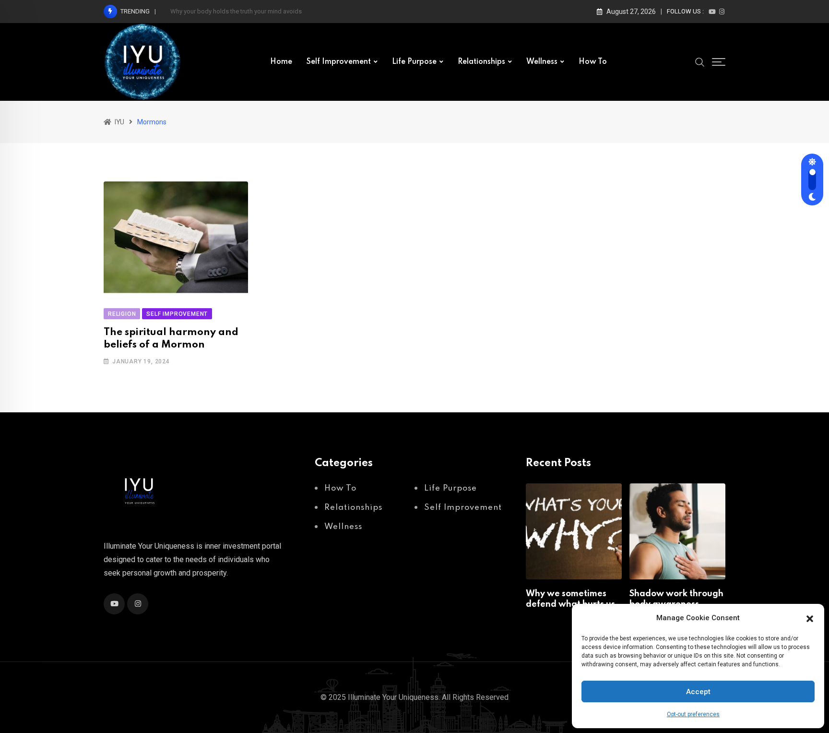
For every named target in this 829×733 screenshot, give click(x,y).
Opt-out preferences (693, 714)
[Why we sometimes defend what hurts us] (574, 531)
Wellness (541, 62)
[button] (810, 618)
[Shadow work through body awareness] (677, 531)
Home (281, 62)
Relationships (481, 62)
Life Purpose (414, 62)
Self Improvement (339, 62)
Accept (698, 691)
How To (593, 62)
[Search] (700, 61)
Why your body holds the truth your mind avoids (236, 11)
